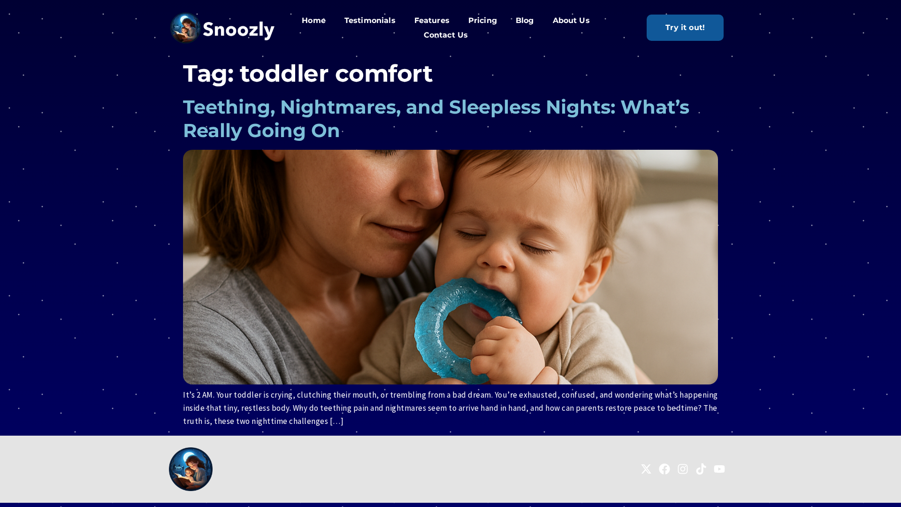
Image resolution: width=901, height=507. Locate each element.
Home (314, 20)
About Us (571, 20)
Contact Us (446, 35)
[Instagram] (683, 469)
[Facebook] (664, 469)
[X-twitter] (646, 469)
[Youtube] (719, 469)
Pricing (482, 20)
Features (432, 20)
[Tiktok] (701, 469)
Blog (525, 20)
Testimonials (370, 20)
